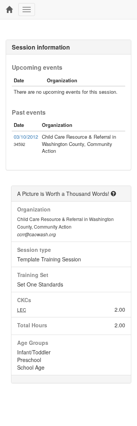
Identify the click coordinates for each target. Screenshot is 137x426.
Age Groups (32, 342)
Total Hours (32, 325)
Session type (34, 249)
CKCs (24, 300)
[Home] (9, 9)
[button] (113, 193)
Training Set (32, 275)
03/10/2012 (26, 136)
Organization (34, 209)
